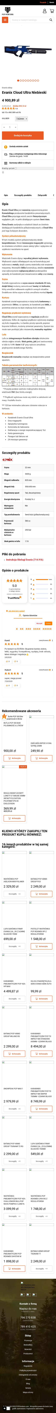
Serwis (51, 2)
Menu (5, 20)
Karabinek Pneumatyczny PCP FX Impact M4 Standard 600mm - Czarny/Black (41, 1038)
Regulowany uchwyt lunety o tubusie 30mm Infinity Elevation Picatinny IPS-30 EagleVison (14, 798)
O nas (28, 1379)
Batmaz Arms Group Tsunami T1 (40, 1252)
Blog (28, 1384)
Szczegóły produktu (23, 195)
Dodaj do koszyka (23, 135)
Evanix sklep (7, 88)
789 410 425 (28, 1327)
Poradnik (43, 2)
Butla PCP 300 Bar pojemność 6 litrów (13, 724)
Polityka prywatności (28, 1370)
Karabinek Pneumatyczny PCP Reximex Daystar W (12, 1253)
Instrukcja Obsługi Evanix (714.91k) (24, 559)
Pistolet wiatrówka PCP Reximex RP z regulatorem (40, 931)
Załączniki (42, 195)
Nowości (28, 1349)
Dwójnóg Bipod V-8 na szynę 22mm (41, 744)
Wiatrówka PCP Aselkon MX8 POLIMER (14, 880)
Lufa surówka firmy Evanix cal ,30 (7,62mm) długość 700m (14, 931)
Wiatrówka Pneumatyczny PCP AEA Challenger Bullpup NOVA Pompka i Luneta (14, 1200)
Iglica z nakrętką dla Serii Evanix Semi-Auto (41, 982)
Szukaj (51, 20)
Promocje (28, 1340)
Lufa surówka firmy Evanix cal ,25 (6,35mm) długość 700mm (41, 1146)
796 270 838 (28, 1318)
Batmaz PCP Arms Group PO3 (39, 880)
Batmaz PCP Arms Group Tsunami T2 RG (13, 1145)
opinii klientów (14, 590)
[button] (7, 611)
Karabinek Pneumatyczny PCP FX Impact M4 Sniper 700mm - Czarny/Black (41, 1092)
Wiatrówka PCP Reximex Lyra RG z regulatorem (39, 1198)
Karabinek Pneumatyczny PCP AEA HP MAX (14, 983)
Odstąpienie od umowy (28, 1375)
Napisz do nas (28, 1309)
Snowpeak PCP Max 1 (13, 1089)
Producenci (28, 1354)
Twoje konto (45, 11)
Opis (6, 195)
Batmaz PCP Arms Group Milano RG (12, 1035)
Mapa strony (28, 1392)
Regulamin (28, 1366)
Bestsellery (28, 1345)
